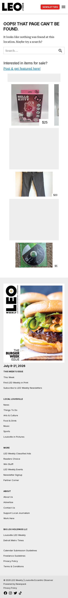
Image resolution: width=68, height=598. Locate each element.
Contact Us (9, 507)
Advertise (8, 502)
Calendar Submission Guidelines (20, 550)
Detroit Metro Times (13, 540)
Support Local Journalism (16, 513)
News (6, 404)
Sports (6, 431)
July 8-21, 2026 (14, 366)
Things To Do (10, 410)
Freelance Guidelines (14, 555)
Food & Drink (10, 420)
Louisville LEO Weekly (14, 535)
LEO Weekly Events (13, 469)
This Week (8, 377)
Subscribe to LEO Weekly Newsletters (22, 388)
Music (6, 426)
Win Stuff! (8, 464)
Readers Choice (11, 458)
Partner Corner (11, 480)
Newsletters (50, 7)
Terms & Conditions (13, 566)
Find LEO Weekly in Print (15, 382)
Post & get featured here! (22, 68)
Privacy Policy (10, 561)
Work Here (8, 518)
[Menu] (64, 6)
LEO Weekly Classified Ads (17, 453)
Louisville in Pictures (13, 436)
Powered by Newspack (14, 584)
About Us (8, 497)
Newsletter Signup (12, 475)
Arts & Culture (10, 415)
